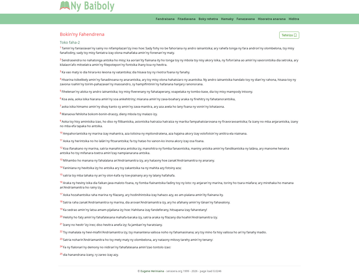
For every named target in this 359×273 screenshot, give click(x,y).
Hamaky (227, 19)
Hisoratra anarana (272, 19)
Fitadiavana (187, 19)
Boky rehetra (208, 19)
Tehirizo (288, 35)
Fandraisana (165, 19)
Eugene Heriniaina (152, 271)
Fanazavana (246, 19)
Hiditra (294, 19)
